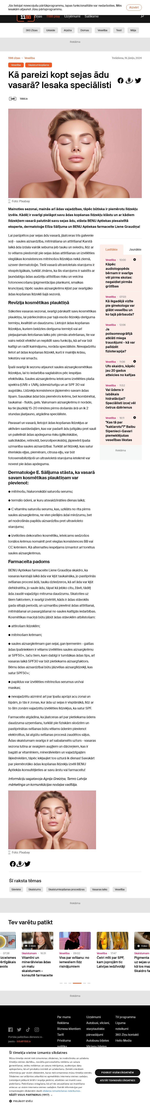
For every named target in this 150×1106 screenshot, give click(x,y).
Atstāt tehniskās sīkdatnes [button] (117, 1080)
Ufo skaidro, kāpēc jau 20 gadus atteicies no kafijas (120, 370)
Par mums (64, 1017)
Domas (84, 30)
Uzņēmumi (72, 16)
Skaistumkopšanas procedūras (66, 889)
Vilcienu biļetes (96, 1046)
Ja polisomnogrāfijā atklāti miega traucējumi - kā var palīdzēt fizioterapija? (120, 340)
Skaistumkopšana (38, 65)
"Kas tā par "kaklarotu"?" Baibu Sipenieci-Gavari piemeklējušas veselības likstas (120, 431)
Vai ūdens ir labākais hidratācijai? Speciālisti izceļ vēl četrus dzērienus (121, 399)
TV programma (125, 1017)
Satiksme (92, 16)
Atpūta (68, 30)
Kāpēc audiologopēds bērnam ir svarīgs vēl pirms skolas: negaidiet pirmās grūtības (119, 275)
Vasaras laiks (99, 889)
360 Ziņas (32, 30)
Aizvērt (134, 7)
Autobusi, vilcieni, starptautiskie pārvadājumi (98, 1029)
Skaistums (35, 889)
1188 (15, 1018)
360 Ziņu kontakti (127, 1035)
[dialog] (75, 1076)
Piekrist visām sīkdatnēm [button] (117, 1072)
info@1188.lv (24, 1041)
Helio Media (123, 1040)
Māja (133, 30)
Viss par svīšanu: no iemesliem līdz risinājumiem (37, 962)
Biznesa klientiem (69, 1029)
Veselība (102, 30)
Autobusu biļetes (97, 1040)
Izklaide (50, 30)
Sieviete (16, 889)
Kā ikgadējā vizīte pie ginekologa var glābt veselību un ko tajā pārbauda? (120, 308)
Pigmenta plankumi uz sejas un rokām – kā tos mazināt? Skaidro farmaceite (112, 964)
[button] (61, 983)
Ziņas (38, 16)
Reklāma (63, 1023)
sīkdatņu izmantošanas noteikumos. (62, 1090)
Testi (119, 30)
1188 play (53, 16)
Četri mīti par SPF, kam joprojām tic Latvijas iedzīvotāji (73, 962)
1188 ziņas (14, 58)
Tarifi (60, 1035)
